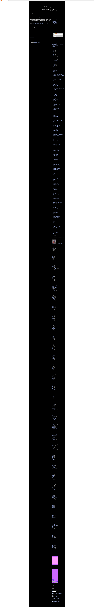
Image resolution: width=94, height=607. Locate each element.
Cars (52, 360)
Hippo (53, 385)
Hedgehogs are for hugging (57, 216)
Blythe (53, 405)
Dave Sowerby (54, 468)
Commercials (54, 380)
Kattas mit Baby (55, 211)
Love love (54, 222)
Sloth (52, 349)
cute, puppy (53, 581)
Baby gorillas (55, 180)
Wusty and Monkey (56, 192)
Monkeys (53, 297)
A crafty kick (55, 95)
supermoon (53, 548)
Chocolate (53, 355)
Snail (52, 429)
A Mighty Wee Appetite (56, 76)
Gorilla (53, 376)
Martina (54, 109)
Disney (53, 425)
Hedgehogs (53, 377)
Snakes (53, 397)
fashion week (54, 454)
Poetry (53, 368)
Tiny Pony (54, 173)
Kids (52, 295)
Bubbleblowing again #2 (56, 168)
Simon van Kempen (54, 428)
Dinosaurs (53, 406)
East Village (53, 436)
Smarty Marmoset (56, 197)
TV (52, 398)
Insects (53, 306)
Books (53, 350)
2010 (53, 51)
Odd (52, 259)
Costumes (53, 305)
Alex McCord (54, 418)
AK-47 (53, 459)
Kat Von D (53, 440)
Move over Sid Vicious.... (57, 125)
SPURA (53, 488)
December (55, 56)
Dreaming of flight (55, 116)
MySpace (53, 427)
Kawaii (53, 257)
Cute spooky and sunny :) (57, 231)
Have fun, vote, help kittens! (57, 165)
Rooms (53, 327)
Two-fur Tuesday (46, 23)
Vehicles (53, 307)
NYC (52, 345)
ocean (53, 529)
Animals (53, 265)
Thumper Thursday (54, 20)
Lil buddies (54, 188)
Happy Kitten (55, 115)
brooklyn (53, 450)
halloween (53, 515)
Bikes (53, 394)
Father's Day (53, 389)
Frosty (54, 124)
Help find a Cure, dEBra (55, 43)
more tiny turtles (55, 169)
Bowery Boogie (54, 467)
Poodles (53, 486)
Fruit (52, 325)
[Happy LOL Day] (57, 593)
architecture (53, 384)
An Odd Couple (55, 189)
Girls (52, 288)
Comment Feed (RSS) (37, 42)
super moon (53, 547)
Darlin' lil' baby (55, 84)
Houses (53, 318)
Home (40, 40)
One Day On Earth (54, 444)
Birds (33, 23)
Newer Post (31, 40)
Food (40, 23)
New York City (54, 365)
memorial (53, 526)
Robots (53, 447)
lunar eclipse (53, 524)
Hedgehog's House (56, 164)
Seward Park (54, 489)
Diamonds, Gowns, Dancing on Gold (58, 75)
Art (52, 258)
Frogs (53, 367)
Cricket (54, 174)
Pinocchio (53, 484)
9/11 (52, 458)
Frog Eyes (54, 204)
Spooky (53, 278)
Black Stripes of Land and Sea (57, 83)
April (54, 235)
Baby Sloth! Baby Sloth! (56, 170)
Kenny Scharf (54, 476)
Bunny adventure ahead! (56, 149)
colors (53, 506)
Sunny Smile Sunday (55, 23)
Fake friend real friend (56, 138)
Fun (52, 250)
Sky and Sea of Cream (56, 104)
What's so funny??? (56, 225)
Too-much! (54, 89)
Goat (52, 375)
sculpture (53, 539)
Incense (53, 474)
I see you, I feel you (56, 217)
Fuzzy (53, 260)
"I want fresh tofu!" (56, 194)
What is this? (54, 577)
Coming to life (55, 179)
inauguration (53, 519)
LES (52, 356)
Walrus (53, 494)
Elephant (53, 374)
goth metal (53, 514)
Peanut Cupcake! (55, 140)
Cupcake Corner (54, 24)
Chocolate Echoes (56, 135)
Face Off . (32, 14)
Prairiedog (53, 408)
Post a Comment (32, 37)
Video (53, 338)
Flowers (53, 286)
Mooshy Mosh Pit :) (56, 80)
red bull (53, 536)
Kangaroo (53, 426)
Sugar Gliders (54, 410)
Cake (52, 310)
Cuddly (36, 23)
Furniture (53, 317)
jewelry (53, 387)
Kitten (53, 298)
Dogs (52, 275)
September (55, 60)
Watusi (53, 495)
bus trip (53, 504)
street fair (53, 545)
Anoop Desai (54, 464)
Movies (53, 358)
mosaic (53, 456)
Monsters (53, 379)
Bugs (52, 308)
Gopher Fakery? (55, 145)
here (56, 582)
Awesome (53, 266)
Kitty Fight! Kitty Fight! (56, 131)
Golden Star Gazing (56, 99)
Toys (52, 280)
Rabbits (53, 300)
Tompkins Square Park (55, 448)
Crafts (53, 276)
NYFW (53, 479)
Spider (53, 348)
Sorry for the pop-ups (56, 158)
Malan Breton (54, 370)
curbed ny (53, 404)
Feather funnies (55, 218)
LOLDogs (53, 289)
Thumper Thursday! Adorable (57, 74)
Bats (52, 366)
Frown (42, 23)
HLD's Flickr (53, 46)
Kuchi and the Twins (56, 193)
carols (53, 505)
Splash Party (54, 415)
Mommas (53, 324)
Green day (54, 221)
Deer (52, 364)
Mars (52, 477)
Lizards (53, 337)
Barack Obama (54, 435)
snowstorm (53, 430)
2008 (53, 54)
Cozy (52, 267)
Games (53, 390)
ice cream (53, 517)
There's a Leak (55, 129)
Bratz (52, 388)
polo (52, 534)
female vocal (54, 509)
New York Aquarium (54, 480)
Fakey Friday (54, 21)
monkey (54, 207)
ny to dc (53, 528)
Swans (53, 386)
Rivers (53, 487)
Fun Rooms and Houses (55, 25)
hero (52, 516)
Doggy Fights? (55, 130)
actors (53, 498)
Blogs (53, 339)
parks (52, 533)
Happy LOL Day (47, 4)
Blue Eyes (54, 98)
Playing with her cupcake (57, 213)
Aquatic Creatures (54, 268)
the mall (53, 549)
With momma (55, 71)
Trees (53, 277)
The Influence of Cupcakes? (57, 79)
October (55, 59)
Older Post (49, 40)
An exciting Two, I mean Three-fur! (58, 90)
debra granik (53, 508)
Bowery (53, 466)
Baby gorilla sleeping (56, 198)
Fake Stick (55, 139)
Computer (53, 328)
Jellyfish (53, 475)
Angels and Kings (54, 434)
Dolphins (53, 469)
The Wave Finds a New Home (57, 120)
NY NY (53, 347)
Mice (52, 400)
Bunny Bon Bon (55, 154)
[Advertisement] (47, 605)
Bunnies (53, 296)
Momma (53, 309)
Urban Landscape (54, 449)
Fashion (53, 315)
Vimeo (53, 417)
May (54, 65)
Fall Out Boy (53, 437)
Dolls (52, 316)
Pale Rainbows (55, 212)
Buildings (53, 270)
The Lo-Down (54, 416)
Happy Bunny (55, 70)
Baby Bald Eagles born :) (57, 178)
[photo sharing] (40, 16)
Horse (53, 336)
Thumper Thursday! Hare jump (57, 160)
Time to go (54, 233)
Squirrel (53, 346)
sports (53, 457)
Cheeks (53, 269)
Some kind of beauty (56, 126)
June (54, 64)
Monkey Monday (54, 299)
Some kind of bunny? (56, 69)
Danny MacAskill (54, 424)
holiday (53, 320)
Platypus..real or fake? (56, 144)
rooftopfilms (53, 537)
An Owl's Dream (55, 155)
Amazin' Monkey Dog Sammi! (57, 202)
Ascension (54, 151)
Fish (52, 340)
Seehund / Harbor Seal (56, 226)
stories (53, 544)
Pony (52, 407)
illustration (53, 518)
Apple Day (53, 465)
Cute (38, 23)
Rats (52, 369)
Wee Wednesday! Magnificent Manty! (58, 88)
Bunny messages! (56, 150)
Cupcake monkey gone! (56, 199)
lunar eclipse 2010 (54, 525)
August (55, 61)
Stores (53, 357)
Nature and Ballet (55, 227)
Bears (53, 335)
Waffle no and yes (56, 184)
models (53, 455)
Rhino (53, 395)
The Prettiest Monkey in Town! (57, 208)
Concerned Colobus (56, 108)
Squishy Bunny (55, 159)
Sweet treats (55, 206)
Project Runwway (54, 409)
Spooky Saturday (54, 22)
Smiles (53, 271)
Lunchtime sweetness (56, 143)
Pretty (53, 248)
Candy (53, 319)
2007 (53, 55)
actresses (53, 499)
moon (52, 527)
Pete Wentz (53, 445)
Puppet (53, 446)
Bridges (53, 420)
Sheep (53, 396)
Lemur (53, 378)
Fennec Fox (55, 66)
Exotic (53, 255)
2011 (53, 50)
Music (53, 330)
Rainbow (53, 354)
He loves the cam (55, 105)
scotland (53, 538)
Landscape (55, 203)
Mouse (53, 414)
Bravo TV (53, 419)
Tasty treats (55, 94)
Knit (52, 329)
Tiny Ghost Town (55, 232)
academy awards (54, 497)
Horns (53, 399)
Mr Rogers (53, 478)
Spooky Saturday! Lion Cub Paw (58, 134)
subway (53, 546)
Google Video (54, 439)
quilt (52, 535)
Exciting (54, 117)
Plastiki (53, 485)
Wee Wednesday (54, 287)
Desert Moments (55, 163)
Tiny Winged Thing (56, 85)
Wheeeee (54, 121)
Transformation (55, 185)
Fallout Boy (53, 438)
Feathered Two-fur (56, 183)
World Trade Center (54, 496)
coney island (53, 507)
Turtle (53, 359)
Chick (53, 326)
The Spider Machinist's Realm (57, 103)
